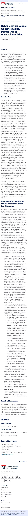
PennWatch (3, 505)
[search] (22, 3)
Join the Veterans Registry (6, 494)
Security (2, 514)
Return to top (22, 461)
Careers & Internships (6, 502)
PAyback (3, 496)
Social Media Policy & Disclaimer (11, 514)
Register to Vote (4, 487)
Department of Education (8, 7)
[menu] (25, 3)
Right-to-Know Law (5, 507)
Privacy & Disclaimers (11, 513)
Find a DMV (3, 489)
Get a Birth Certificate (6, 492)
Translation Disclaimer (20, 513)
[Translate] (19, 4)
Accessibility (3, 513)
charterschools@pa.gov (7, 454)
